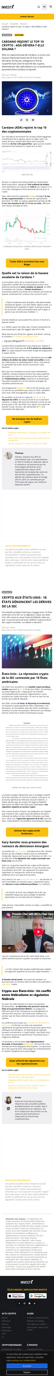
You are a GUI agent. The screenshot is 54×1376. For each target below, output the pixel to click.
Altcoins (23, 24)
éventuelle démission (30, 879)
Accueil (5, 24)
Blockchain (6, 1330)
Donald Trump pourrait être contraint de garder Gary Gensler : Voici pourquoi (29, 1075)
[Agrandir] (48, 720)
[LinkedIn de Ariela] (8, 1108)
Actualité (14, 24)
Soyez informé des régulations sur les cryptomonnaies (27, 1062)
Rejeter (27, 1372)
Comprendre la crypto (11, 1349)
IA (3, 1337)
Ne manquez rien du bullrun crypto (27, 420)
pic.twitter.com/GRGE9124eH (25, 336)
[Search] (39, 7)
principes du (32, 1023)
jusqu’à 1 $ (21, 388)
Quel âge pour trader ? (37, 1324)
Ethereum (6, 1321)
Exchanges (6, 1327)
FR (44, 7)
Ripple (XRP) (38, 397)
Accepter (27, 1365)
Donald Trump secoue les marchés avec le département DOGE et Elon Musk (26, 1086)
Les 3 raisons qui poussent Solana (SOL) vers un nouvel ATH (29, 439)
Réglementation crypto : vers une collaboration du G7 (29, 1081)
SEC (21, 689)
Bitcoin (5, 1317)
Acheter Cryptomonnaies (38, 1317)
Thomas (13, 75)
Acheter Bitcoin (27, 16)
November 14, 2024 (34, 340)
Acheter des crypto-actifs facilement (27, 832)
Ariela (12, 627)
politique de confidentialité (23, 1360)
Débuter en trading (35, 1321)
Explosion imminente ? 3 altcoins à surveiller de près (29, 433)
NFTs (4, 1333)
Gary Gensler (20, 851)
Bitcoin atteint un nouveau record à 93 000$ (27, 443)
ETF (39, 407)
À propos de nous (34, 1349)
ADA (32, 196)
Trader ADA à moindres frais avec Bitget (27, 263)
